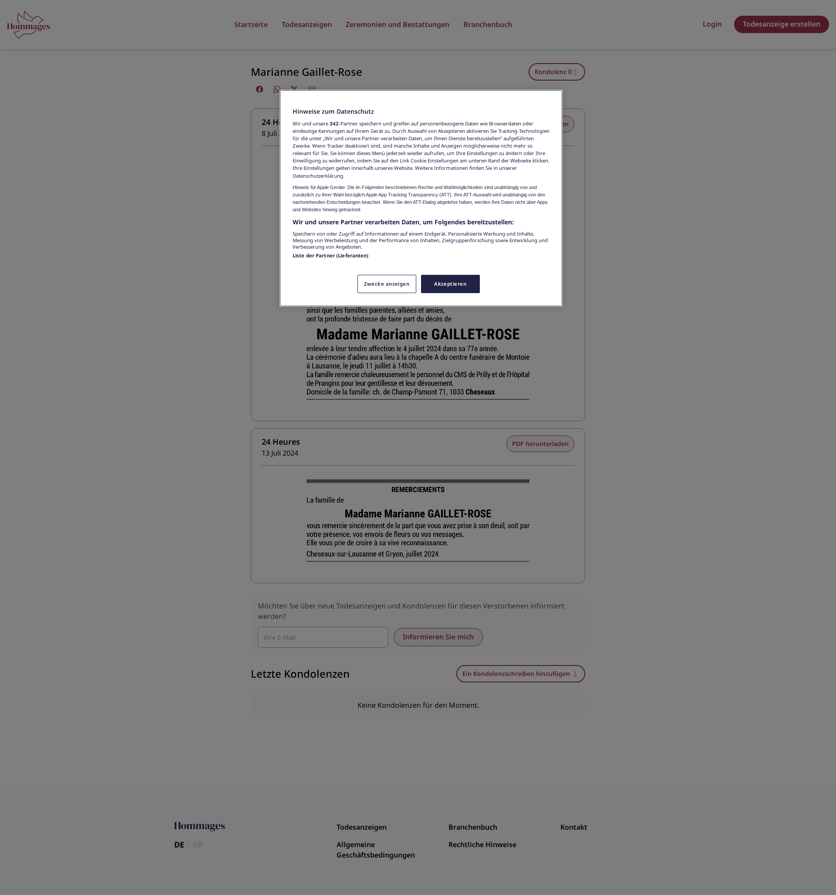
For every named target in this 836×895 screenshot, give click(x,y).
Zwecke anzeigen (387, 283)
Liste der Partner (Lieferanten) (331, 255)
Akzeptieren (450, 283)
